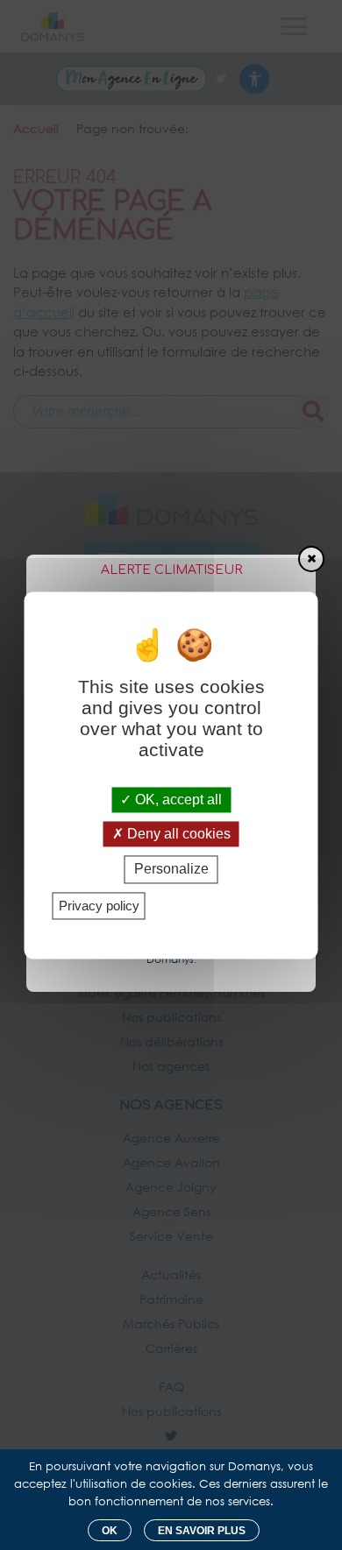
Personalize (171, 869)
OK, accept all (177, 799)
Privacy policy (99, 905)
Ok (110, 1531)
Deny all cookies (177, 834)
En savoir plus (202, 1531)
